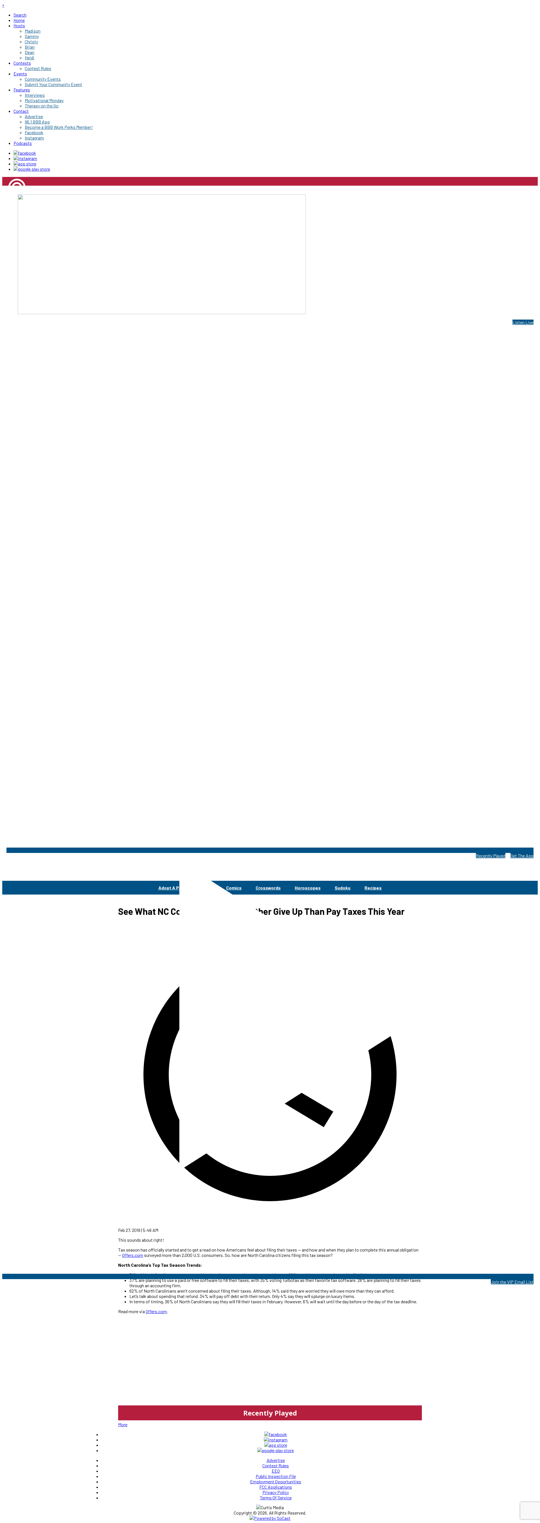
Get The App (522, 855)
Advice (205, 887)
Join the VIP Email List (512, 1281)
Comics (234, 887)
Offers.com (156, 1311)
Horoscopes (308, 887)
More (122, 1424)
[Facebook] (25, 153)
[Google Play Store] (32, 169)
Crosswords (268, 887)
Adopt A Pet (171, 887)
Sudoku (342, 887)
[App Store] (25, 163)
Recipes (373, 887)
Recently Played (490, 855)
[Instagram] (25, 158)
